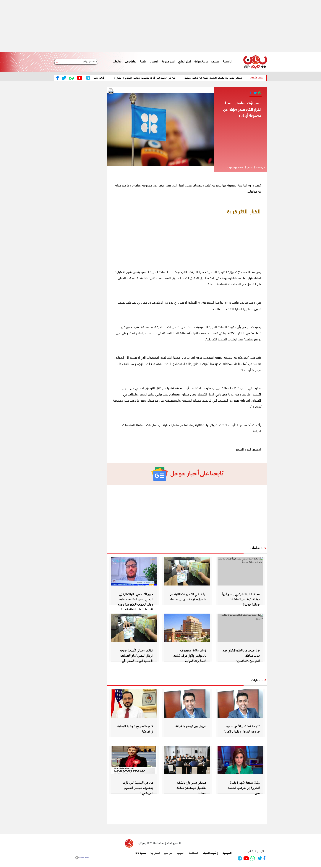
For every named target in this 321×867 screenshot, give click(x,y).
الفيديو (180, 852)
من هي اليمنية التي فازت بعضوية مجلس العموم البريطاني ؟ (162, 78)
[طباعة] (111, 91)
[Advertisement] (209, 26)
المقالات (194, 852)
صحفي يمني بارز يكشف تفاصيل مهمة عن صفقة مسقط (231, 78)
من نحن (168, 852)
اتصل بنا (155, 852)
